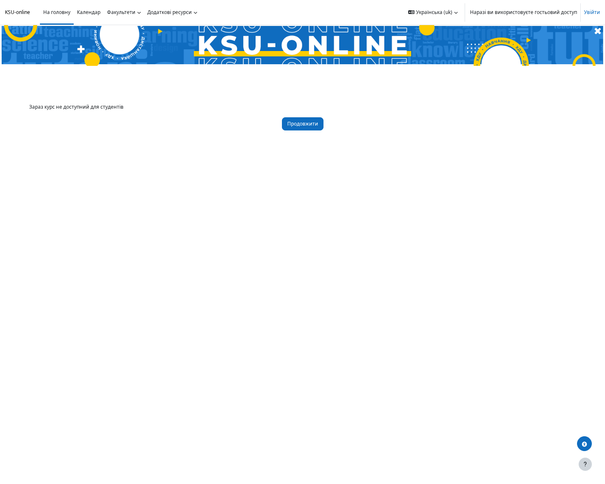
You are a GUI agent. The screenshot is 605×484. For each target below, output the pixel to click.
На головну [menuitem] (56, 12)
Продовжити (302, 123)
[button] (433, 12)
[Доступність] (584, 443)
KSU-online (17, 12)
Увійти (592, 12)
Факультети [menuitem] (121, 12)
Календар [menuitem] (88, 12)
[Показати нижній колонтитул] (585, 464)
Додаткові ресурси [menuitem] (169, 12)
